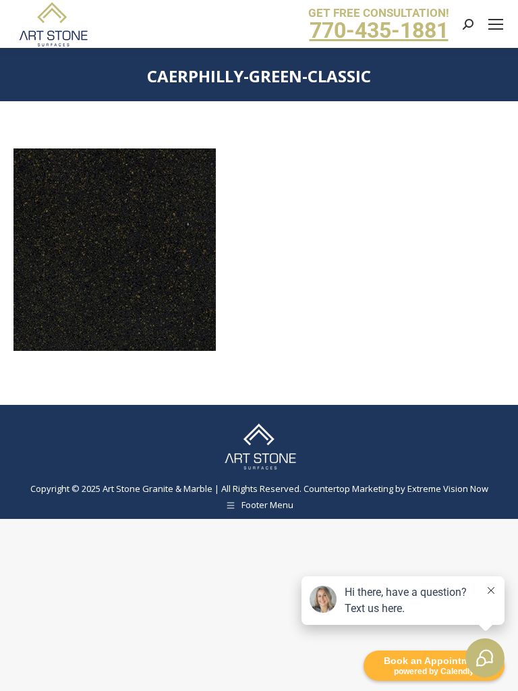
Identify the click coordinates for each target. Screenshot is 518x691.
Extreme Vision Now (447, 488)
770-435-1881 (379, 30)
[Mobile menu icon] (496, 24)
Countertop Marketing (348, 488)
